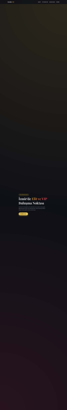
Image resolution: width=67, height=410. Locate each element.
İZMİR (11, 2)
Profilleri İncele (23, 213)
